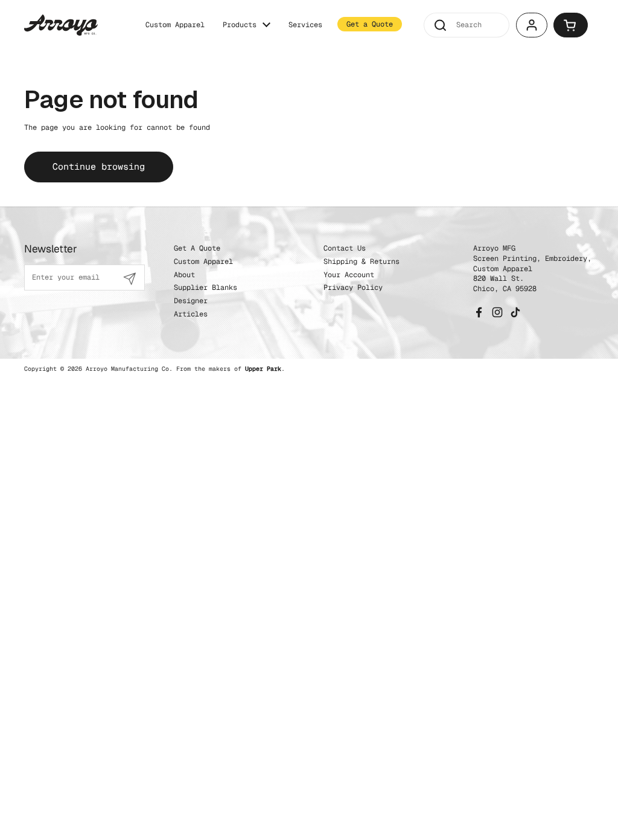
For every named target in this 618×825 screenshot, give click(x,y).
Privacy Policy (353, 287)
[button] (570, 25)
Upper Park (263, 369)
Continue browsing (99, 166)
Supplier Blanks (205, 287)
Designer (191, 301)
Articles (191, 314)
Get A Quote (197, 248)
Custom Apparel (203, 261)
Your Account (348, 275)
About (184, 275)
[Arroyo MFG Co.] (61, 25)
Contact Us (344, 248)
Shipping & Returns (361, 261)
